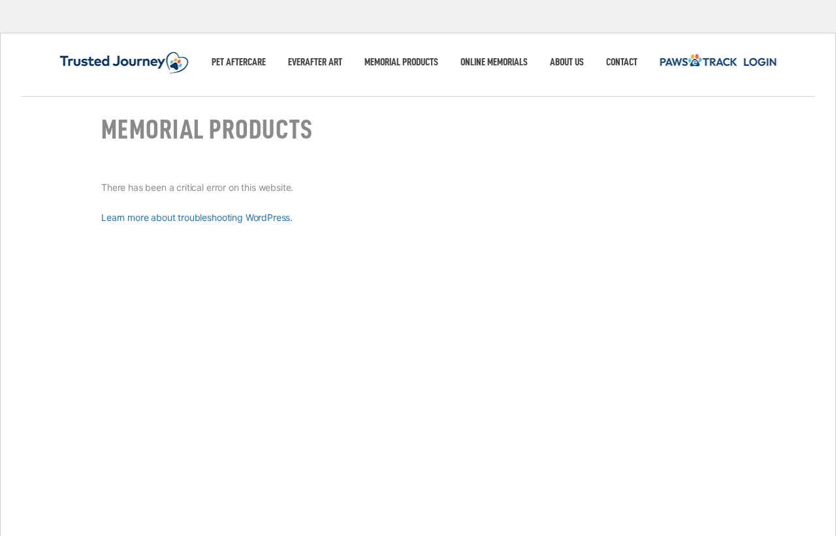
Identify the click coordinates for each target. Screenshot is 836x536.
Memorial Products (401, 62)
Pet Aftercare (239, 62)
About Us (567, 62)
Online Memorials (494, 62)
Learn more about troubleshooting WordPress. (197, 217)
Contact (621, 62)
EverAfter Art (315, 62)
